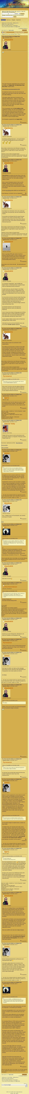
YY (5, 527)
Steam (2, 521)
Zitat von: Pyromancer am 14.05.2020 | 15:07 (10, 815)
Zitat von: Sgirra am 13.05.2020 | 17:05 (9, 591)
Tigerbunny (8, 128)
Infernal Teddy (9, 424)
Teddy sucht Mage (4, 447)
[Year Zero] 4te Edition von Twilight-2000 (11, 36)
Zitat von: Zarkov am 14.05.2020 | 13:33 (9, 700)
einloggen (12, 11)
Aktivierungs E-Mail (7, 12)
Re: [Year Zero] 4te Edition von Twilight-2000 (12, 124)
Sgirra (6, 398)
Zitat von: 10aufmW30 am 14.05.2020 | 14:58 (10, 765)
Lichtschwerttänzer (10, 587)
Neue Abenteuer (19, 442)
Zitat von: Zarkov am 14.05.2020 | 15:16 (9, 996)
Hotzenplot (15, 25)
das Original (8, 190)
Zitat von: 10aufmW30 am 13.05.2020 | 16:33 (10, 379)
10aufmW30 (8, 40)
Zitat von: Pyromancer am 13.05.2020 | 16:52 (10, 465)
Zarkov (6, 453)
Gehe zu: (25, 1083)
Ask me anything (4, 445)
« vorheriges (20, 28)
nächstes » (25, 28)
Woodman (8, 503)
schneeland (8, 241)
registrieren (19, 11)
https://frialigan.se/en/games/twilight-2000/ (11, 89)
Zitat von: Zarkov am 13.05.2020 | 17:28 (9, 538)
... (7, 30)
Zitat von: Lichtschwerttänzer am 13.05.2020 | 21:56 (12, 856)
